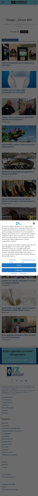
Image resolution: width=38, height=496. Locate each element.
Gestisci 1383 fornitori (12, 261)
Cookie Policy (14, 273)
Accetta (19, 265)
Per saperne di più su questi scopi (28, 261)
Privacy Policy (23, 273)
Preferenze (19, 270)
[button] (34, 223)
